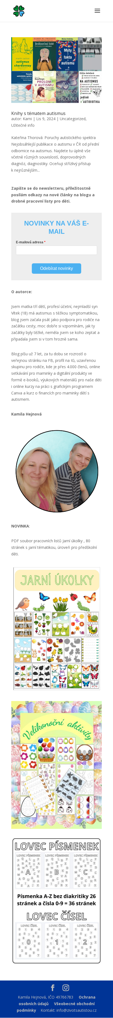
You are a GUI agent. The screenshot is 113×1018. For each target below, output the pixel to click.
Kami (27, 118)
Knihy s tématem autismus (38, 113)
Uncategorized (73, 118)
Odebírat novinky (56, 268)
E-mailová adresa (29, 242)
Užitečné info (23, 125)
